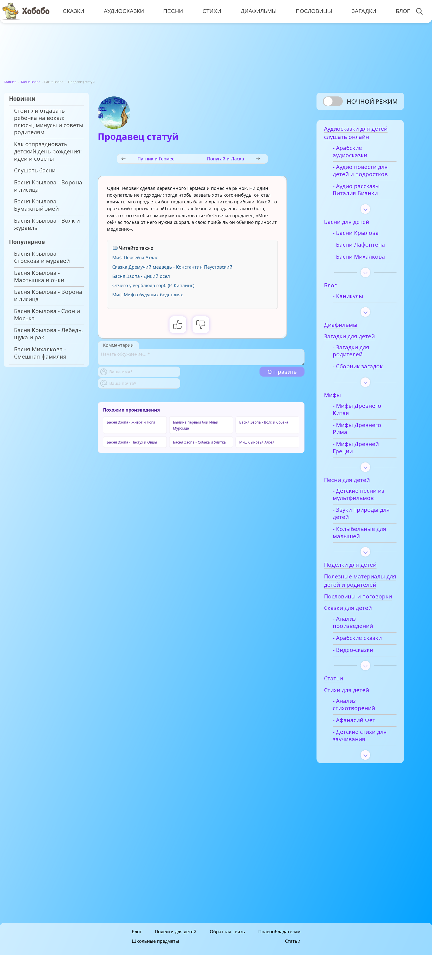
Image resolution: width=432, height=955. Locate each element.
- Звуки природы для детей (361, 513)
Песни (173, 11)
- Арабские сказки (357, 638)
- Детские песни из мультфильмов (358, 494)
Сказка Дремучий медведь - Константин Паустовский (172, 267)
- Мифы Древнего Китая (357, 409)
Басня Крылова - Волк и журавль (47, 224)
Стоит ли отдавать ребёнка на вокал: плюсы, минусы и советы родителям (49, 121)
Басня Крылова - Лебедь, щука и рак (48, 334)
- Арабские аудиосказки (350, 151)
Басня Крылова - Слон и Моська (47, 315)
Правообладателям (279, 932)
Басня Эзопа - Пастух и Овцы (132, 442)
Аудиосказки (124, 11)
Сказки (73, 11)
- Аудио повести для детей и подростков (360, 170)
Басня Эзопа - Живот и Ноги (131, 422)
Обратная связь (227, 932)
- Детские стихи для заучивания (360, 735)
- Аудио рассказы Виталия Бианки (356, 190)
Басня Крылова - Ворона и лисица (48, 186)
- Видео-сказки (353, 650)
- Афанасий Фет (354, 720)
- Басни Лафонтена (359, 244)
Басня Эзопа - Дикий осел (141, 276)
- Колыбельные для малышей (359, 532)
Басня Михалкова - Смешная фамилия (40, 353)
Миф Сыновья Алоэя (256, 442)
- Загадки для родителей (351, 351)
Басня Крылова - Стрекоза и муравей (42, 257)
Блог (403, 11)
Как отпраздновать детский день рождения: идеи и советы (48, 151)
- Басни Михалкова (359, 256)
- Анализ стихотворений (354, 704)
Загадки (364, 11)
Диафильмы (258, 11)
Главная (10, 81)
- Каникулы (348, 296)
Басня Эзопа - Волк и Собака (263, 422)
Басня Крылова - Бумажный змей (37, 205)
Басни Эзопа (30, 81)
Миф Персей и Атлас (135, 257)
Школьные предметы (155, 941)
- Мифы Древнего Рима (357, 429)
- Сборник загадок (358, 366)
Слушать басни (35, 170)
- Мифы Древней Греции (356, 448)
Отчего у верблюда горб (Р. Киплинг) (153, 285)
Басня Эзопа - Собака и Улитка (199, 442)
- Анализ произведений (353, 622)
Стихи (211, 11)
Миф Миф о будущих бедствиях (147, 295)
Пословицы (314, 11)
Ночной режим (372, 101)
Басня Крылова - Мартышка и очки (39, 276)
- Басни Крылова (356, 233)
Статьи (292, 941)
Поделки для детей (175, 932)
